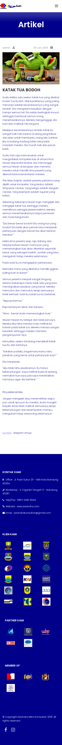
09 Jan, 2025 (41, 47)
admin (6, 47)
